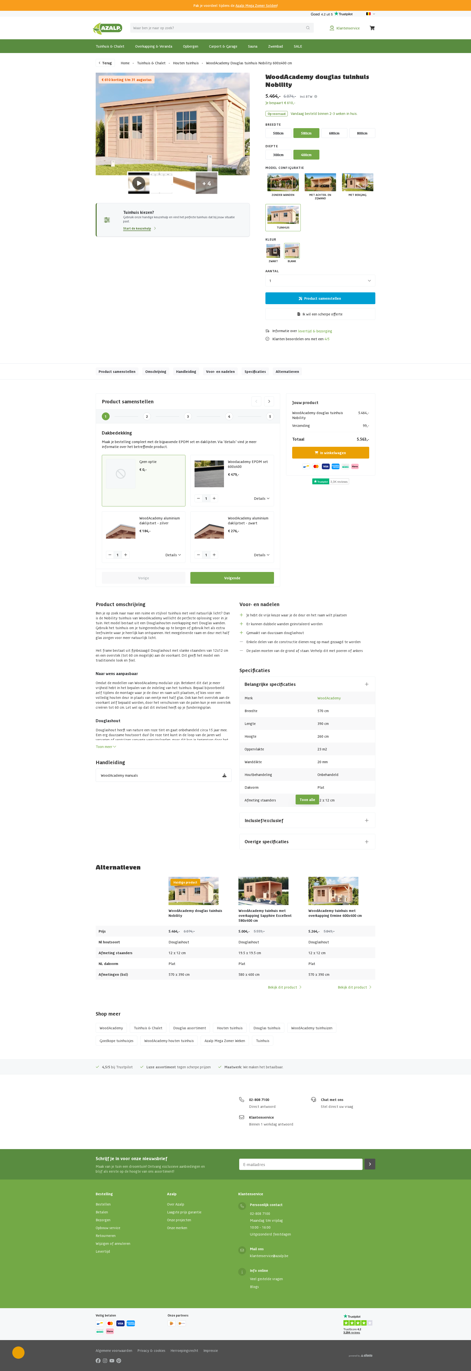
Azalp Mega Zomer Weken (225, 1040)
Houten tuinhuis (186, 63)
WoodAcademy (329, 698)
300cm (278, 154)
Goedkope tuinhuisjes (116, 1040)
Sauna (252, 46)
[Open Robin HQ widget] (18, 1352)
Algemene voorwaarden (114, 1350)
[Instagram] (105, 1360)
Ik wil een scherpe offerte (322, 314)
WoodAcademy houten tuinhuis (169, 1040)
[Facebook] (98, 1360)
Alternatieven (287, 371)
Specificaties (255, 371)
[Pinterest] (118, 1360)
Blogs (254, 1287)
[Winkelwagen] (372, 28)
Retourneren (106, 1235)
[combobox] (222, 28)
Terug (107, 63)
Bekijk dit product (282, 987)
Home (125, 63)
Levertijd (103, 1251)
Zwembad (275, 46)
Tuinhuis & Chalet (110, 46)
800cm (362, 133)
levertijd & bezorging (315, 331)
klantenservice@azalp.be (269, 1255)
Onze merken (177, 1228)
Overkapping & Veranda (153, 46)
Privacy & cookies (151, 1350)
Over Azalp (175, 1204)
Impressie (210, 1350)
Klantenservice (261, 1117)
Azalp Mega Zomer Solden (256, 5)
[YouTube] (111, 1360)
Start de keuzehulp (137, 228)
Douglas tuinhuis (266, 1028)
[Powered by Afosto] (360, 1355)
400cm (306, 154)
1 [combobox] (270, 280)
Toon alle (307, 799)
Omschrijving (155, 371)
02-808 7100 (259, 1099)
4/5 (327, 339)
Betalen (102, 1212)
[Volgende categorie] (269, 401)
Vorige (143, 578)
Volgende (232, 578)
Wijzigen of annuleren (113, 1243)
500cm (278, 133)
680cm (334, 133)
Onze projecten (179, 1220)
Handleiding (186, 371)
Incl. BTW (306, 96)
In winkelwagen (333, 452)
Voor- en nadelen (220, 371)
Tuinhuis (262, 1040)
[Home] (107, 28)
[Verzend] (308, 28)
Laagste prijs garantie (184, 1212)
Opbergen (190, 46)
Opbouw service (108, 1228)
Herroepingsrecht (184, 1350)
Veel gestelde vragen (266, 1279)
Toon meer (104, 746)
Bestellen (103, 1204)
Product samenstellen (322, 298)
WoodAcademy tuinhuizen (311, 1028)
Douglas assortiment (189, 1028)
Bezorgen (103, 1220)
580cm (306, 133)
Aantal (272, 271)
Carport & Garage (223, 46)
